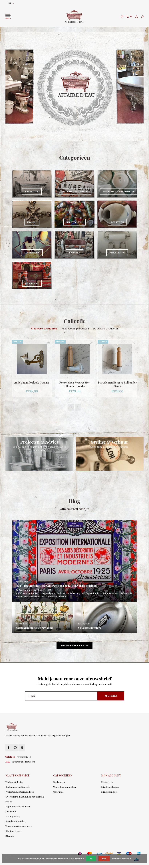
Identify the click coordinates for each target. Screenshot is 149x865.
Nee (104, 859)
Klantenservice (13, 831)
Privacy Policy (12, 816)
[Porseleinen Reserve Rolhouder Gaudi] (74, 359)
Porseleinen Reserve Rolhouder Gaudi (74, 384)
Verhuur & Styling (14, 782)
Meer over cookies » (121, 859)
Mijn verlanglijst (109, 791)
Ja (91, 859)
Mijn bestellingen (110, 787)
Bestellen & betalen (15, 821)
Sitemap (9, 836)
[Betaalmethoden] (74, 853)
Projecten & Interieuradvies (19, 791)
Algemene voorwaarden (18, 806)
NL (9, 3)
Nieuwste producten (44, 328)
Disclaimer (11, 811)
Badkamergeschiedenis (17, 787)
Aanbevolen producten (75, 328)
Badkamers (59, 782)
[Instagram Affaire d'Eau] (15, 747)
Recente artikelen (72, 645)
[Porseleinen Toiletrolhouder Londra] (117, 359)
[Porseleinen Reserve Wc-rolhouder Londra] (32, 359)
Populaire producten (105, 328)
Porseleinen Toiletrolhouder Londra (117, 384)
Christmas (58, 791)
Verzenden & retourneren (18, 826)
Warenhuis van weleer (64, 787)
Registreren (107, 782)
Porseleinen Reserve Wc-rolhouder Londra (32, 384)
